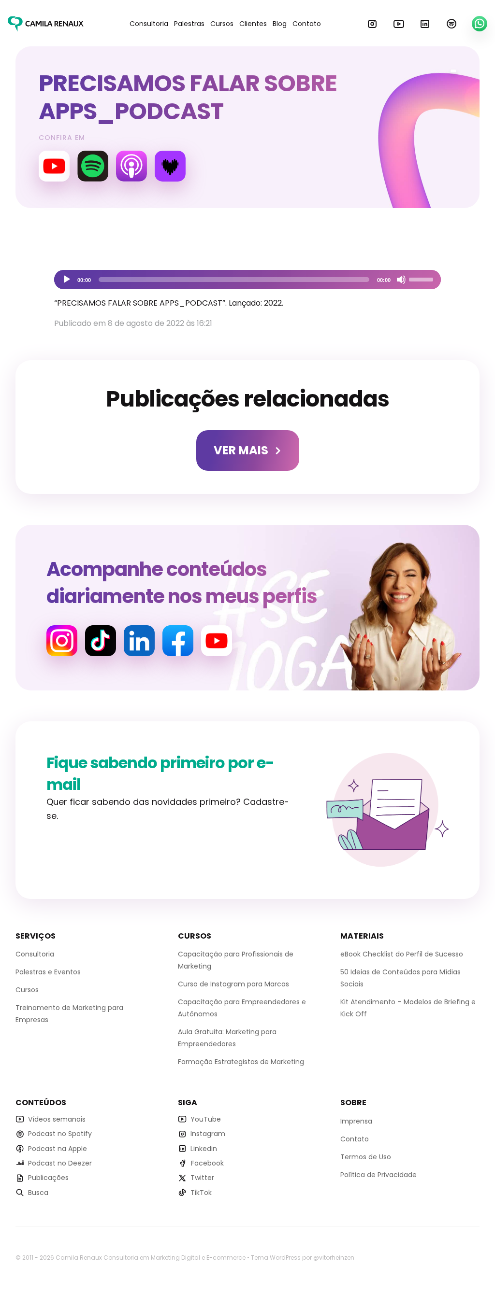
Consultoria (149, 23)
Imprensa (356, 1121)
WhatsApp (479, 23)
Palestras (189, 23)
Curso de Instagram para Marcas (233, 984)
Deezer (170, 166)
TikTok (201, 1192)
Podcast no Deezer (60, 1163)
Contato (306, 23)
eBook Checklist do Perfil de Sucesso (401, 954)
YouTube (399, 23)
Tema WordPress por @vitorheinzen (302, 1257)
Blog (280, 23)
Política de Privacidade (378, 1175)
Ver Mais (241, 450)
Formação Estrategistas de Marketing (241, 1062)
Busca (38, 1192)
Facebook (177, 640)
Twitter (202, 1177)
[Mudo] (401, 279)
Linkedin (425, 23)
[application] (247, 279)
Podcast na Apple (57, 1148)
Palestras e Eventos (48, 972)
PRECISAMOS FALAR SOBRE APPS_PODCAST (188, 97)
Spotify (451, 23)
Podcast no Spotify (60, 1133)
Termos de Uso (365, 1157)
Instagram (372, 23)
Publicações (48, 1177)
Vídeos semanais (57, 1119)
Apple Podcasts (131, 166)
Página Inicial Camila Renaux (46, 24)
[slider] (422, 278)
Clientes (253, 23)
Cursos (221, 23)
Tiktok (100, 640)
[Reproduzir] (67, 279)
